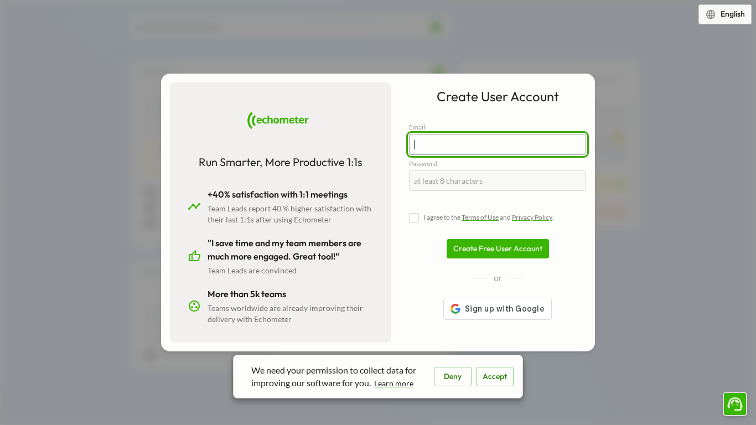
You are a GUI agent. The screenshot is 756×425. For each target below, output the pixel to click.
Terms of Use (480, 217)
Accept (495, 376)
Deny (453, 376)
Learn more (393, 383)
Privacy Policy (532, 217)
